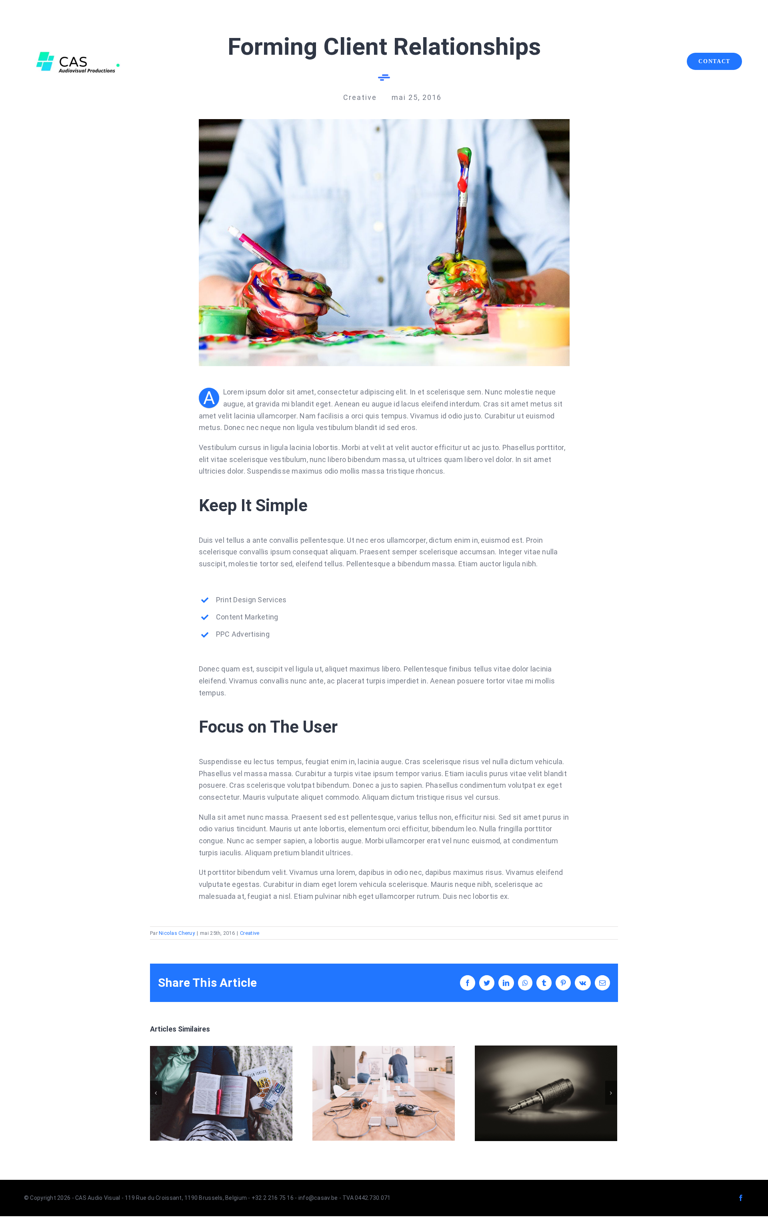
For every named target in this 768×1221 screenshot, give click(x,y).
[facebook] (741, 1198)
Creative (249, 933)
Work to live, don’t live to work (221, 1093)
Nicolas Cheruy (177, 933)
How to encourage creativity (545, 1093)
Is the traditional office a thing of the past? (383, 1093)
